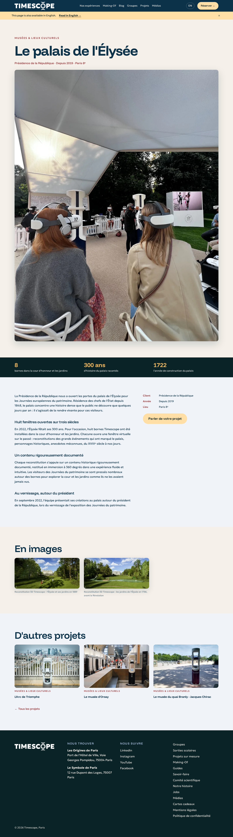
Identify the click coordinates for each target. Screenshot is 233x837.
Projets (144, 5)
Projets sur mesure (186, 756)
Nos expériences (90, 5)
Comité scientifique (186, 780)
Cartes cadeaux (184, 804)
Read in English (70, 15)
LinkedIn (126, 750)
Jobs (176, 792)
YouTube (126, 762)
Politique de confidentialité (191, 816)
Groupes (132, 5)
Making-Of (109, 5)
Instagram (127, 756)
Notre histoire (183, 786)
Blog (121, 5)
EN (190, 5)
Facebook (127, 768)
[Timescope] (34, 5)
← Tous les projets (27, 709)
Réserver (208, 5)
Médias (156, 5)
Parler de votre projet (165, 419)
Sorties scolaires (184, 750)
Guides (178, 768)
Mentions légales (185, 810)
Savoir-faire (181, 774)
